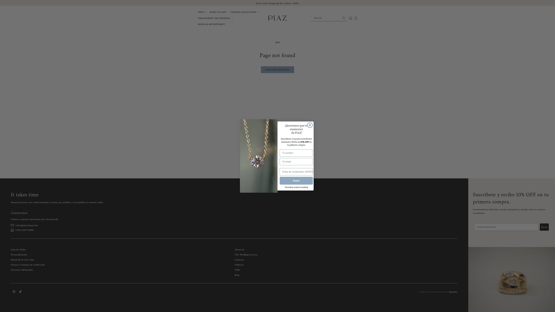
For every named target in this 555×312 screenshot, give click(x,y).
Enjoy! (296, 180)
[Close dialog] (309, 125)
